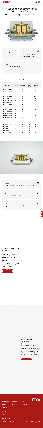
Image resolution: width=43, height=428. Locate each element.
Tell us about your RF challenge (11, 205)
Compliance (38, 421)
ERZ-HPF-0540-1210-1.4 (7, 119)
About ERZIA (14, 400)
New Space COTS (5, 400)
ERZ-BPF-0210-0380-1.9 (7, 98)
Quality (13, 403)
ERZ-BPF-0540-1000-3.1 (7, 106)
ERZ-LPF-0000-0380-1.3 (7, 126)
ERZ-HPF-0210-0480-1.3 (7, 115)
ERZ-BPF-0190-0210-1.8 (7, 94)
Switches (4, 413)
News (24, 401)
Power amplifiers (5, 401)
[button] (38, 2)
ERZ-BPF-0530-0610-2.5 (7, 104)
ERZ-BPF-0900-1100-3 (7, 108)
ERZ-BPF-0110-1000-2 (7, 89)
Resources (25, 404)
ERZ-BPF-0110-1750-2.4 (7, 91)
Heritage (14, 405)
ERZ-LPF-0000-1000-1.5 (7, 130)
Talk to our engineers (9, 185)
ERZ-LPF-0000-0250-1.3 (7, 124)
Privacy (32, 421)
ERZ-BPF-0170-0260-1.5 (7, 93)
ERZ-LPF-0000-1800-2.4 (7, 132)
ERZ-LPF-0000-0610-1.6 (7, 128)
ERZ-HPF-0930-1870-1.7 (7, 121)
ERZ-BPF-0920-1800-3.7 (7, 111)
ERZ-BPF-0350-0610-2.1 (7, 102)
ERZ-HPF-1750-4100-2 (7, 123)
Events (24, 403)
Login (5, 195)
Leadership (14, 401)
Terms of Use (27, 421)
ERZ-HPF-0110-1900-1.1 (7, 113)
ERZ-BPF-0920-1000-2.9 (7, 109)
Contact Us (25, 400)
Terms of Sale (37, 422)
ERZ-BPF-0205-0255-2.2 (7, 96)
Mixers (3, 414)
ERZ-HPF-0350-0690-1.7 (7, 117)
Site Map (22, 421)
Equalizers (4, 411)
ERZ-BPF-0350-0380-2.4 (7, 100)
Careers (13, 404)
